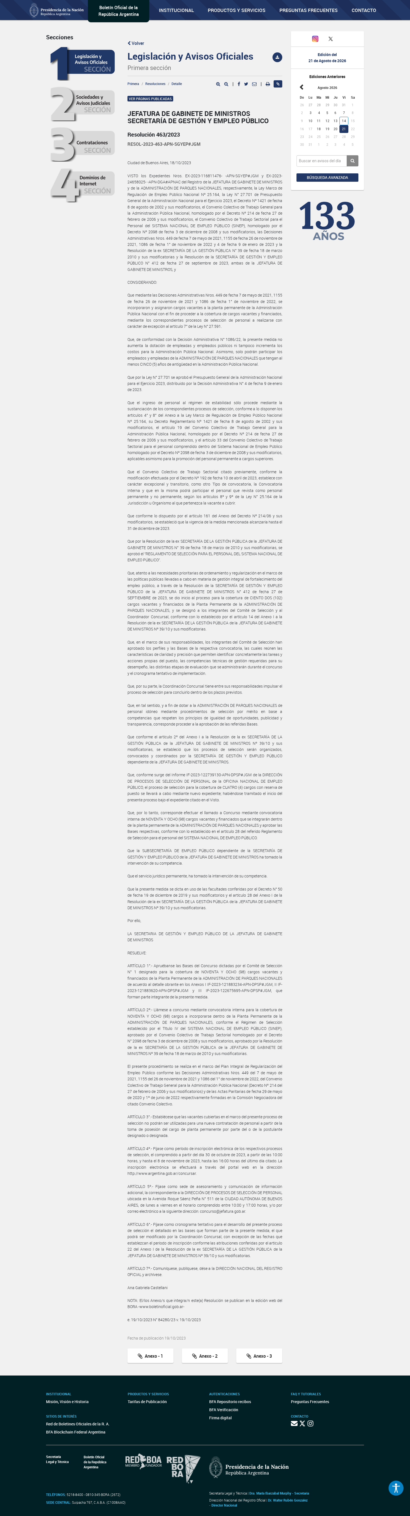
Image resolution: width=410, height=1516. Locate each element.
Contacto (364, 10)
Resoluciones (155, 83)
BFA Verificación (223, 1409)
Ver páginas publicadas (150, 98)
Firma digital (220, 1417)
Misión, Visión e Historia (67, 1401)
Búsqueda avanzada (327, 177)
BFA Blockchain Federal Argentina (75, 1432)
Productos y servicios (237, 10)
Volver (137, 43)
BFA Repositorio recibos (230, 1401)
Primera (133, 83)
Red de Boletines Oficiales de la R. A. (78, 1424)
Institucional (176, 10)
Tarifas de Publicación (147, 1401)
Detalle (177, 83)
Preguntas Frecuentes (308, 10)
